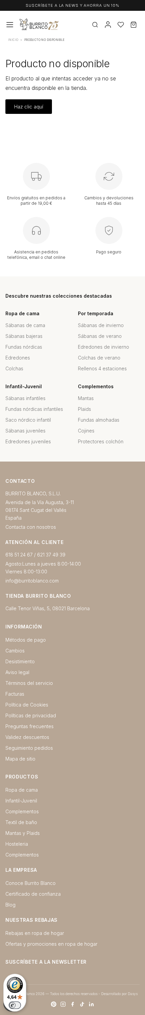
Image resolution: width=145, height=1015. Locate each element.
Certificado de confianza (33, 894)
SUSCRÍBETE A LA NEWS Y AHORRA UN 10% (72, 5)
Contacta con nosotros (30, 527)
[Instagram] (63, 1004)
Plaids (84, 409)
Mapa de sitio (20, 759)
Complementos (22, 811)
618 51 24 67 (19, 555)
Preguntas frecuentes (29, 726)
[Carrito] (133, 25)
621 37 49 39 (51, 555)
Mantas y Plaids (22, 833)
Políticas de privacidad (30, 715)
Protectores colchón (100, 441)
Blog (10, 905)
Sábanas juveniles (25, 431)
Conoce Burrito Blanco (30, 883)
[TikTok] (82, 1004)
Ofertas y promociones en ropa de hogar (51, 944)
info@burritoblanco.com (32, 581)
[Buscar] (95, 25)
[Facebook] (72, 1004)
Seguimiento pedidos (29, 748)
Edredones (17, 358)
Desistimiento (20, 661)
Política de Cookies (26, 705)
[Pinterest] (53, 1004)
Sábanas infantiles (25, 398)
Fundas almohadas (98, 420)
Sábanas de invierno (101, 325)
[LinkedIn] (91, 1004)
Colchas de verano (99, 358)
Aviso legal (17, 672)
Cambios (15, 650)
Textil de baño (21, 822)
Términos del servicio (29, 683)
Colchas (14, 368)
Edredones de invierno (103, 347)
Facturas (14, 694)
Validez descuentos (27, 737)
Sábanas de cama (25, 325)
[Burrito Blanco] (60, 24)
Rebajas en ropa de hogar (34, 933)
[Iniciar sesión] (108, 25)
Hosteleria (16, 844)
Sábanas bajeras (23, 336)
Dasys (133, 994)
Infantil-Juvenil (21, 800)
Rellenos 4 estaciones (102, 368)
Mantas (86, 398)
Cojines (86, 431)
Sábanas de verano (100, 336)
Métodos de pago (25, 640)
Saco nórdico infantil (28, 420)
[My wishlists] (121, 25)
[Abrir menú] (9, 24)
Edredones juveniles (28, 441)
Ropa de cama (21, 790)
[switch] (15, 1005)
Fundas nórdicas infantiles (34, 409)
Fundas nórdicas (23, 347)
